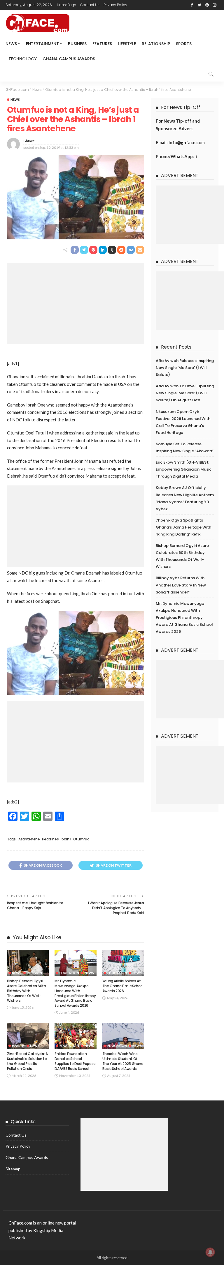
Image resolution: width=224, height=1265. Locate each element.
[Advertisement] (75, 303)
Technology (22, 59)
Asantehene (29, 839)
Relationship (156, 44)
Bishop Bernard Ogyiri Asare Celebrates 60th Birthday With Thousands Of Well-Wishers (26, 990)
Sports (184, 44)
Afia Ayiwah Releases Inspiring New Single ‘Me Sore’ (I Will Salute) (185, 367)
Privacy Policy (115, 4)
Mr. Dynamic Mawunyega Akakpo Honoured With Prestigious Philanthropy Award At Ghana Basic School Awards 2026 (75, 993)
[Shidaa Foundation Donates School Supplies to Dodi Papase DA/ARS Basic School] (75, 1036)
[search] (210, 74)
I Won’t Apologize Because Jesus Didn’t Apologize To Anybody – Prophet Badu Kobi (116, 907)
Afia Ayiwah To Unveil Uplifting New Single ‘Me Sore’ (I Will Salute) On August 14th (185, 393)
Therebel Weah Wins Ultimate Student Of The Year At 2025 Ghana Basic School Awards (123, 1061)
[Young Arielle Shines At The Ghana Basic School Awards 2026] (123, 963)
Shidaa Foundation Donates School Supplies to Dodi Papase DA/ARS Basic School (75, 1061)
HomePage (66, 4)
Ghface (29, 141)
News (11, 44)
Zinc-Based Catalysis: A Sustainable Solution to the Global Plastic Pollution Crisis (27, 1061)
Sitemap (13, 1168)
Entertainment (42, 44)
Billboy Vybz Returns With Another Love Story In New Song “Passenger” (181, 585)
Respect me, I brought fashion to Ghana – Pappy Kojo (35, 905)
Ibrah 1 (66, 839)
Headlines (50, 839)
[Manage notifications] (210, 1252)
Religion (34, 972)
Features (102, 44)
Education (69, 972)
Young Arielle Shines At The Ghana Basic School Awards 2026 (123, 985)
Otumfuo (81, 839)
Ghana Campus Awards (69, 59)
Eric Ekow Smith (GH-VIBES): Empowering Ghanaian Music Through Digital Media (183, 469)
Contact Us (89, 4)
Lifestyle (127, 44)
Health (18, 1045)
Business (77, 44)
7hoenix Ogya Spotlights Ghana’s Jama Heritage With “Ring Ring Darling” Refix (183, 527)
